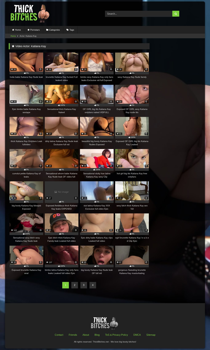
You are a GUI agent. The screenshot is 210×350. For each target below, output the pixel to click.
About (86, 335)
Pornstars (35, 30)
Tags (71, 30)
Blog (97, 335)
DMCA (137, 335)
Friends (73, 335)
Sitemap (150, 335)
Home (18, 30)
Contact (59, 335)
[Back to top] (200, 341)
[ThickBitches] (31, 14)
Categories (54, 30)
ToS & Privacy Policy (116, 335)
